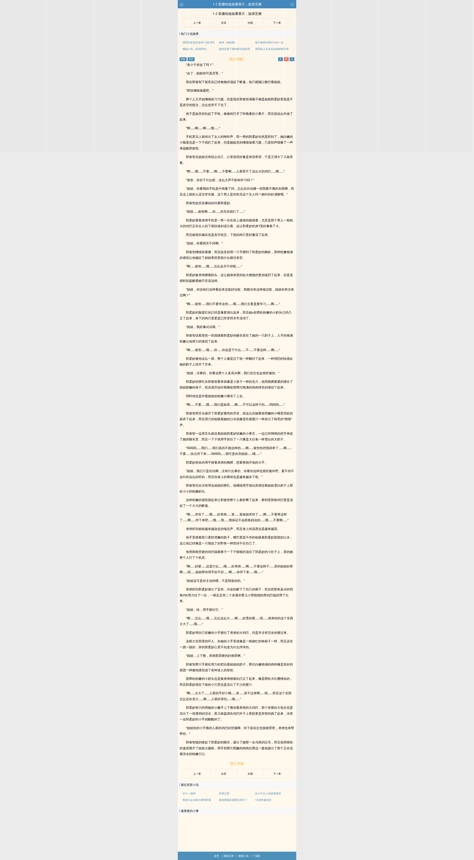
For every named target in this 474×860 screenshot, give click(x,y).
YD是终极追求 (263, 800)
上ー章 (197, 773)
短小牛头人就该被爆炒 (268, 793)
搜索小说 (243, 856)
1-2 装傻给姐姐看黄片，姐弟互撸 (237, 4)
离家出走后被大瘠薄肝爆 (197, 800)
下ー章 (277, 773)
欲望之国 (224, 793)
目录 (223, 773)
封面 (250, 773)
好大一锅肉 (189, 793)
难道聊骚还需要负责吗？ (233, 800)
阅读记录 (228, 856)
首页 (216, 856)
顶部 (257, 856)
